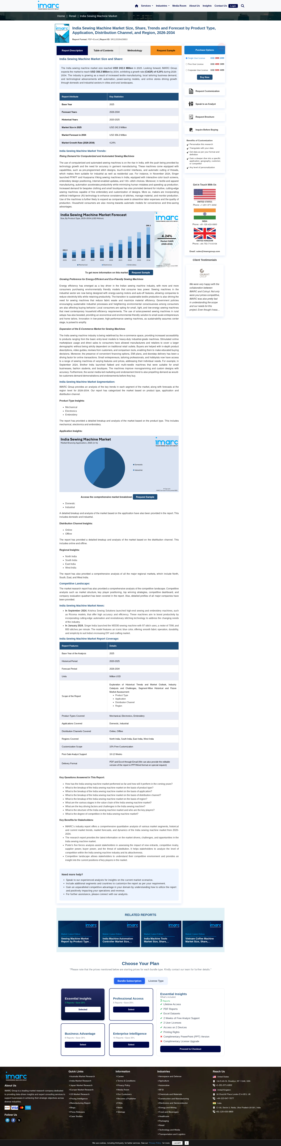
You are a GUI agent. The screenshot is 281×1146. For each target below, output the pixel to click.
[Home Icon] (136, 6)
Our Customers (124, 1094)
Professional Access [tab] (128, 1000)
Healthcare (164, 1116)
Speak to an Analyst (206, 104)
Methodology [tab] (134, 50)
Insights (207, 6)
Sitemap (121, 1112)
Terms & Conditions (126, 1081)
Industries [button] (162, 6)
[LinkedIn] (7, 1120)
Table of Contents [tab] (103, 50)
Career (120, 1076)
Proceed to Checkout (190, 1049)
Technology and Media (169, 1130)
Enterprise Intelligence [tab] (130, 1035)
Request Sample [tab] (166, 50)
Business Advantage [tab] (80, 1035)
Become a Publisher (126, 1098)
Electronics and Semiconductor (173, 1103)
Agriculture (164, 1081)
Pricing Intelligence (79, 1098)
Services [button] (146, 6)
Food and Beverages (169, 1112)
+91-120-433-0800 (224, 1111)
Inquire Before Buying (207, 129)
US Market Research (80, 1094)
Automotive (164, 1085)
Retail (161, 1125)
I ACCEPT (177, 1143)
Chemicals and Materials (170, 1094)
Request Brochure (205, 117)
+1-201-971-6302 (224, 1085)
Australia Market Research (82, 1076)
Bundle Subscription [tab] (129, 981)
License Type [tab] (155, 981)
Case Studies (76, 1116)
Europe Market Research (82, 1090)
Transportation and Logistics (172, 1134)
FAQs (119, 1103)
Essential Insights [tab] (78, 1000)
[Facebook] (13, 1120)
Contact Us (221, 6)
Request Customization (208, 91)
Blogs (72, 1107)
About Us (194, 6)
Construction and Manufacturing (174, 1098)
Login (233, 6)
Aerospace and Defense (170, 1076)
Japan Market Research (81, 1085)
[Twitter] (19, 1120)
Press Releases (77, 1112)
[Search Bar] (242, 5)
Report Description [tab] (72, 50)
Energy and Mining (168, 1107)
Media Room (179, 6)
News (119, 1107)
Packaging (164, 1121)
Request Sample (141, 272)
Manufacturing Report (80, 1103)
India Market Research (80, 1081)
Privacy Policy (155, 1142)
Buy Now (204, 77)
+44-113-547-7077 (225, 1098)
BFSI (161, 1090)
